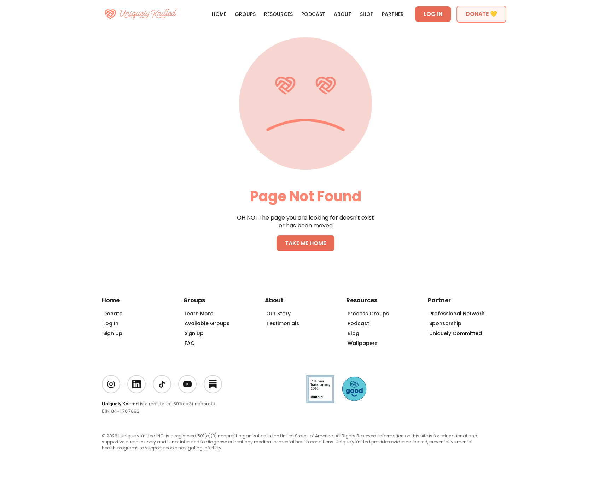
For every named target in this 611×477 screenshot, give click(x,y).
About (342, 14)
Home (219, 14)
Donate (112, 313)
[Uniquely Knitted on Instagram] (111, 384)
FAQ (190, 343)
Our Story (278, 313)
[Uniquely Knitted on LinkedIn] (136, 384)
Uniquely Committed (455, 333)
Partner (393, 14)
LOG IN (433, 14)
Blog (353, 333)
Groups (245, 14)
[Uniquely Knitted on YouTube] (187, 384)
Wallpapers (363, 343)
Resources (278, 14)
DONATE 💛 (481, 14)
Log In (110, 323)
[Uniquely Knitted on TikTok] (162, 384)
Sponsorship (445, 323)
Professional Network (456, 313)
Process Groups (368, 313)
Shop (366, 14)
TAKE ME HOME (305, 243)
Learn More (199, 313)
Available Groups (207, 323)
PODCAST (313, 14)
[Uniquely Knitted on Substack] (213, 384)
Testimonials (282, 323)
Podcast (358, 323)
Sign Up (112, 333)
